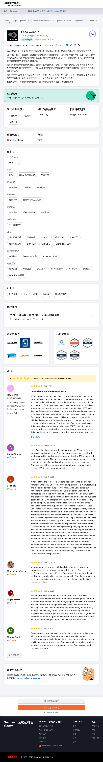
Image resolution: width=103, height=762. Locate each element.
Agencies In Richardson (84, 21)
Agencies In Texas (63, 21)
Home (6, 21)
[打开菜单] (98, 3)
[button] (27, 39)
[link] (92, 4)
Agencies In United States (41, 21)
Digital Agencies (19, 21)
